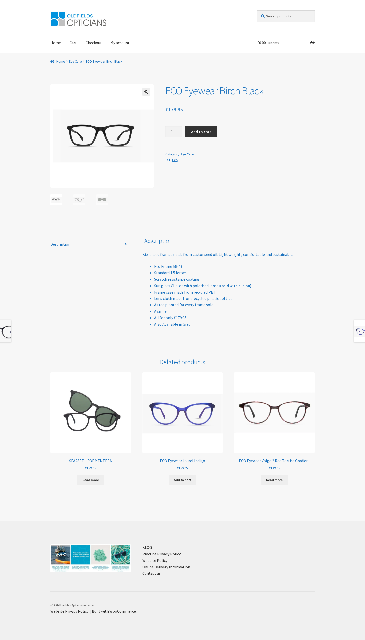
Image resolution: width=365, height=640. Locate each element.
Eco (175, 160)
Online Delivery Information (166, 566)
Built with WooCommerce (114, 611)
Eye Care (75, 61)
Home (55, 42)
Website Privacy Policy (69, 611)
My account (120, 42)
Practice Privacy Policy (161, 553)
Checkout (94, 42)
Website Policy (154, 560)
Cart (73, 42)
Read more (90, 480)
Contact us (151, 573)
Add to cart (201, 131)
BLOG (147, 547)
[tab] (90, 244)
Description (60, 244)
